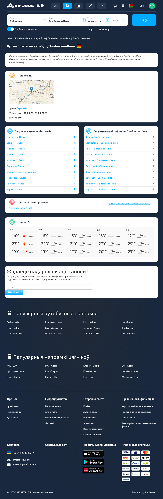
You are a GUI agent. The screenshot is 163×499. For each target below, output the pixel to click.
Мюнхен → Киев (15, 154)
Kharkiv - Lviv (128, 327)
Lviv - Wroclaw (14, 333)
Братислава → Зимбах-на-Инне (101, 142)
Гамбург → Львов (15, 183)
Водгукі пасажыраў (93, 428)
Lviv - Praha (127, 322)
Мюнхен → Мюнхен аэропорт (22, 171)
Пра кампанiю (14, 411)
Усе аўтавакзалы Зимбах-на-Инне (129, 203)
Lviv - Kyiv (88, 377)
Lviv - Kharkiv (128, 333)
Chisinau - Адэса (91, 327)
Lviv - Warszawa (53, 327)
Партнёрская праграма (57, 417)
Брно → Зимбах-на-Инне (98, 148)
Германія (22, 108)
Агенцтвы (88, 423)
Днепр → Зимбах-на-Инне (99, 166)
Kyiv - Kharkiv (13, 377)
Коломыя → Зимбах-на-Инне (100, 177)
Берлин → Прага (15, 166)
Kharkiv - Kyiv (51, 377)
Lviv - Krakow (90, 322)
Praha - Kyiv (13, 322)
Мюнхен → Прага (16, 148)
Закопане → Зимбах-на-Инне (100, 183)
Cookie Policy (128, 417)
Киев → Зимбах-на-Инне (98, 171)
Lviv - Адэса (128, 365)
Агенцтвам (51, 411)
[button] (101, 6)
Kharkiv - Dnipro (91, 365)
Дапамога (12, 417)
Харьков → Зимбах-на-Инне (100, 189)
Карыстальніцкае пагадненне (137, 406)
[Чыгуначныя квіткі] (78, 6)
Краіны (87, 406)
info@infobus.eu (21, 459)
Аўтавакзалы (90, 411)
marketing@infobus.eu (24, 464)
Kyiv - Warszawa (53, 322)
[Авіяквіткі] (90, 6)
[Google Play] (43, 6)
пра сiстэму (13, 406)
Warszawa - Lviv (91, 333)
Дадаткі (49, 423)
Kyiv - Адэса (51, 365)
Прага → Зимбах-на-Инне (98, 154)
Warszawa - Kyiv (53, 333)
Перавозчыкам (53, 406)
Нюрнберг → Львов (16, 177)
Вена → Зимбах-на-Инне (98, 137)
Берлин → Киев (14, 189)
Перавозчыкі (89, 417)
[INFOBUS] (20, 5)
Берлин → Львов (15, 142)
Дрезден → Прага (16, 137)
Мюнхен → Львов (16, 160)
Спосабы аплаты (92, 434)
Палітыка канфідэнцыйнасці (136, 411)
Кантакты (13, 444)
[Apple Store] (38, 6)
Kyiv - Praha (13, 327)
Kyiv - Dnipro (51, 371)
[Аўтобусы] (67, 6)
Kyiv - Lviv (12, 365)
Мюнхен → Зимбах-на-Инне (100, 160)
